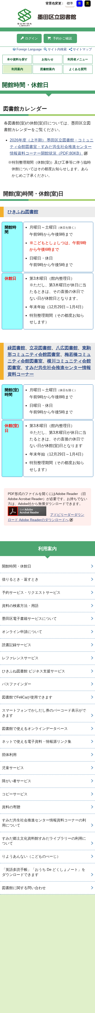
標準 (70, 3)
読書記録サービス (16, 645)
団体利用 (9, 755)
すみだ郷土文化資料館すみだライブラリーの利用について (44, 841)
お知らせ (47, 59)
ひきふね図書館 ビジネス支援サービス (33, 671)
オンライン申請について (22, 632)
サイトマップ (82, 49)
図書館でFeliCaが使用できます (27, 697)
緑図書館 (16, 347)
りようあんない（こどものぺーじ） (31, 856)
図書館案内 (47, 69)
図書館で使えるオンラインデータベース (35, 728)
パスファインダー (16, 684)
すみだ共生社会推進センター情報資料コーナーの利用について (44, 822)
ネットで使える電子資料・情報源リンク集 (36, 741)
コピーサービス (15, 794)
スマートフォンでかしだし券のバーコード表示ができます (44, 712)
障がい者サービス (16, 781)
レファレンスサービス (20, 658)
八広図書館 (67, 347)
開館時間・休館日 (16, 566)
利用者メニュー (77, 59)
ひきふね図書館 (23, 211)
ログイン (31, 38)
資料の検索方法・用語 (20, 606)
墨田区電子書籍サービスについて (29, 618)
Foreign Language (29, 49)
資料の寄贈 (11, 807)
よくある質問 (77, 69)
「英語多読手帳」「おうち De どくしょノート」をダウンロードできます (43, 872)
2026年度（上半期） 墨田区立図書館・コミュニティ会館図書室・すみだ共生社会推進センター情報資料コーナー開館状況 (52, 146)
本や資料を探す (17, 59)
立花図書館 (40, 347)
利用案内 (17, 69)
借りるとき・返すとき (20, 579)
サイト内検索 (57, 49)
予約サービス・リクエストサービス (31, 592)
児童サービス (13, 768)
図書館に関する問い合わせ (24, 888)
